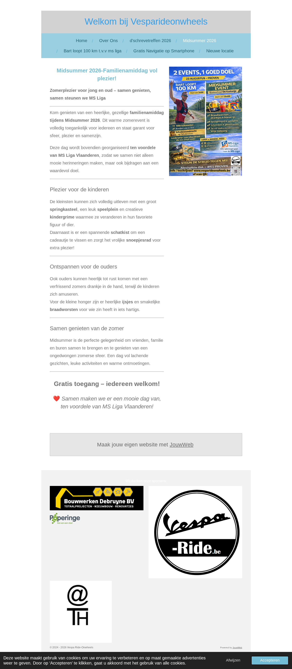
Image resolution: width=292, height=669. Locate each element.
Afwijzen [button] (233, 660)
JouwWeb (181, 444)
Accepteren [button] (270, 660)
